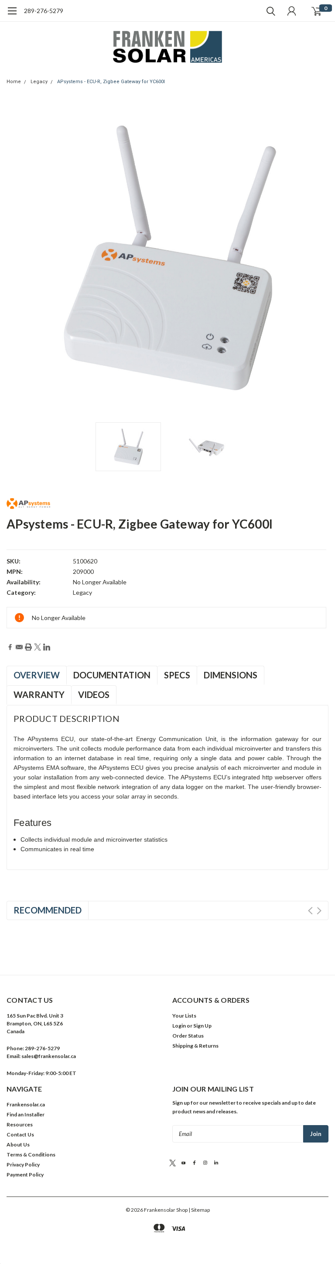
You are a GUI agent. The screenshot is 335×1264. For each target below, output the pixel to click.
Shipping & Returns (195, 1045)
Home (14, 81)
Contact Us (20, 1134)
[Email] (19, 647)
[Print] (28, 647)
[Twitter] (37, 647)
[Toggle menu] (12, 15)
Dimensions (230, 675)
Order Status (188, 1035)
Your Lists (184, 1015)
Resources (20, 1124)
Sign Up (202, 1025)
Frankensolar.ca (26, 1104)
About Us (18, 1144)
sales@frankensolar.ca (48, 1056)
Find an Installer (25, 1114)
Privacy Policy (23, 1164)
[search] (268, 11)
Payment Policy (25, 1174)
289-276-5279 (43, 10)
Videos (93, 694)
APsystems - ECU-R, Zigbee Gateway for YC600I (111, 81)
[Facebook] (10, 647)
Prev (310, 910)
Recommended (48, 910)
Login (179, 1025)
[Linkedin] (46, 647)
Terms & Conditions (31, 1154)
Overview (37, 675)
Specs (177, 675)
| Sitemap (199, 1210)
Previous (15, 262)
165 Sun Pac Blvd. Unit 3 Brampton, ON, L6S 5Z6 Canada (35, 1023)
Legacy (39, 81)
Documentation (111, 675)
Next (320, 262)
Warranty (39, 694)
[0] (316, 11)
